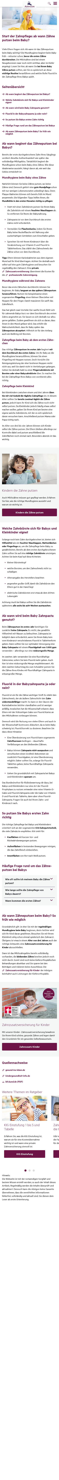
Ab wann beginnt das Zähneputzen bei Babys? (27, 94)
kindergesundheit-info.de (17, 1076)
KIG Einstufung (24, 1154)
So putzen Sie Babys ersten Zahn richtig (24, 119)
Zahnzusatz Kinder (29, 1046)
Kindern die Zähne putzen (29, 512)
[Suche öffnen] (51, 4)
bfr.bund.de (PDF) (14, 1081)
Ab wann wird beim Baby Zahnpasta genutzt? (27, 108)
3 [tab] (34, 1170)
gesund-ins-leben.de (15, 1070)
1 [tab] (25, 1170)
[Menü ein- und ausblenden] (55, 3)
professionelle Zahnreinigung (23, 275)
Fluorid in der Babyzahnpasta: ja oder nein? (26, 113)
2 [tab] (30, 1170)
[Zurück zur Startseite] (29, 4)
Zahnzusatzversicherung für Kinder (22, 970)
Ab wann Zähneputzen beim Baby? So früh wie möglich (28, 132)
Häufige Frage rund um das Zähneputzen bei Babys (30, 125)
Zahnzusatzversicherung (17, 271)
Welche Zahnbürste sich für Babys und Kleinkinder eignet (29, 101)
